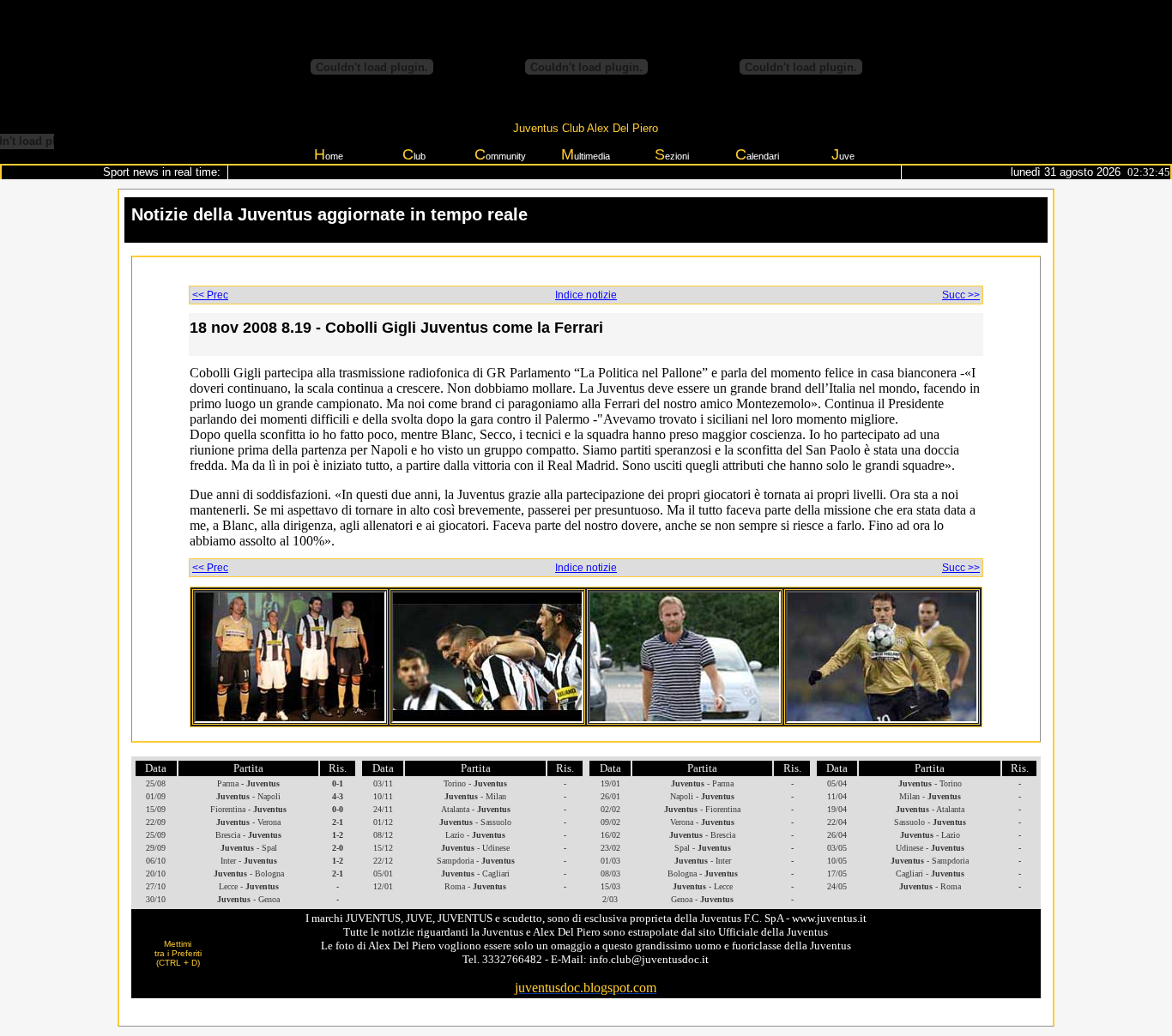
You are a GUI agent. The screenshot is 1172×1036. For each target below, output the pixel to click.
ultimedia (585, 154)
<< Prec (210, 295)
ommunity (500, 154)
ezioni (672, 154)
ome (328, 154)
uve (843, 154)
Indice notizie (586, 295)
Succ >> (961, 295)
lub (414, 154)
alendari (757, 154)
